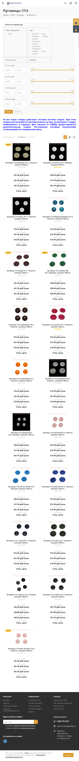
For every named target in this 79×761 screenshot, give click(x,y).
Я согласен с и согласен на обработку (20, 727)
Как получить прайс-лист (63, 703)
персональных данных (27, 728)
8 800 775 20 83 (63, 721)
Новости (6, 703)
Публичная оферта (10, 706)
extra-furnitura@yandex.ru (66, 726)
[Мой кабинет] (71, 3)
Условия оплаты (34, 700)
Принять (68, 755)
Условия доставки (35, 703)
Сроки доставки (34, 706)
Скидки (31, 712)
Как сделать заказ (60, 700)
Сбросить (18, 112)
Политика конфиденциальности (11, 710)
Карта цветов (59, 709)
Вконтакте (5, 741)
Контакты (6, 700)
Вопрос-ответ (59, 706)
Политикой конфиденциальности (24, 726)
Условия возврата (35, 709)
